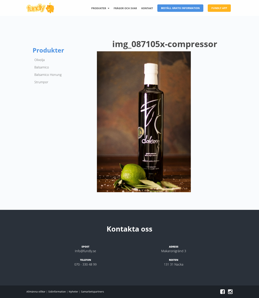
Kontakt (147, 8)
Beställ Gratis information (180, 8)
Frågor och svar (125, 8)
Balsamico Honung (47, 74)
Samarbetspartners (92, 291)
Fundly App (219, 8)
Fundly (41, 8)
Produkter (98, 8)
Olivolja (39, 60)
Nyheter (73, 291)
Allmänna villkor (35, 291)
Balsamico (41, 67)
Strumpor (41, 82)
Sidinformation (57, 291)
